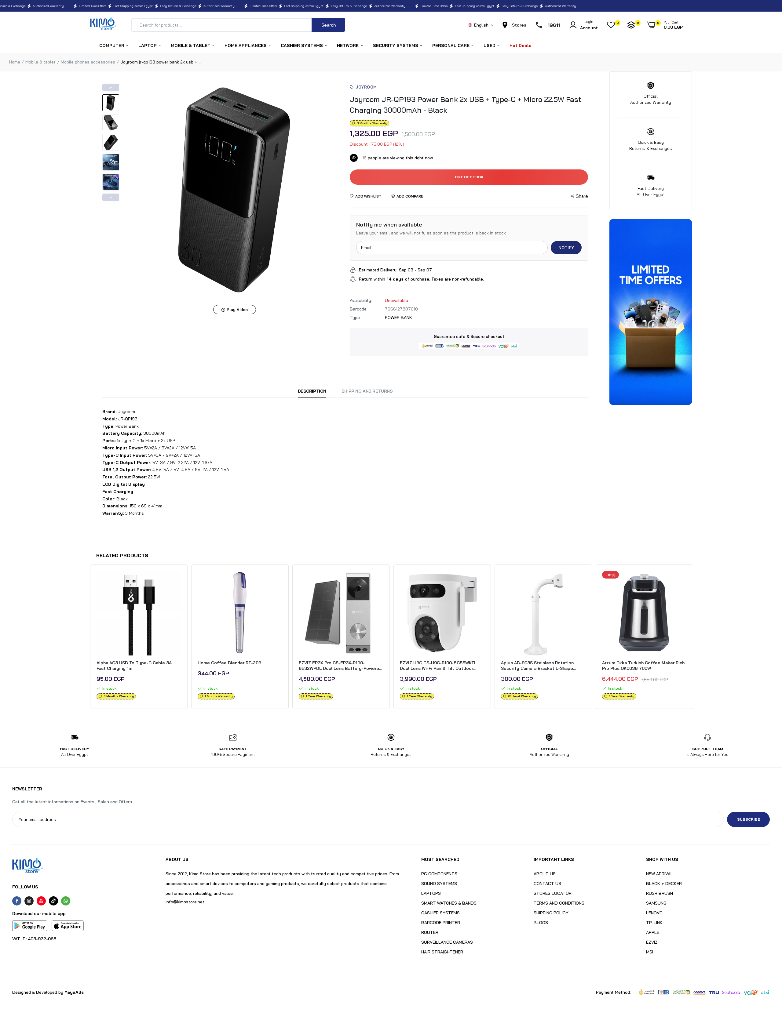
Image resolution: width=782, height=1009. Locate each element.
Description (312, 391)
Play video (237, 309)
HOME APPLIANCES (246, 45)
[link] (175, 580)
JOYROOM (366, 87)
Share (582, 196)
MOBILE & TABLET (191, 45)
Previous (110, 87)
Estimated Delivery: (378, 270)
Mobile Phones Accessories (88, 62)
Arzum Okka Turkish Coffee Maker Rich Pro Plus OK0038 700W (643, 665)
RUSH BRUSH (659, 893)
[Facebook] (16, 901)
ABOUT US (545, 874)
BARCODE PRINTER (440, 922)
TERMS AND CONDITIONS (559, 903)
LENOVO (654, 913)
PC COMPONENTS (439, 874)
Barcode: (358, 309)
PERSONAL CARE (451, 45)
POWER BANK (398, 317)
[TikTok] (53, 901)
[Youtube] (41, 901)
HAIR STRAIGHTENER (442, 952)
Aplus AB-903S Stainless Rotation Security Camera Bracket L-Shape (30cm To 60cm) (537, 665)
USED (490, 45)
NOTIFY (566, 247)
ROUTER (429, 932)
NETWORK (348, 45)
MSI (649, 952)
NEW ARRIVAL (659, 874)
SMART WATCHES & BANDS (449, 903)
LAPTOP (148, 45)
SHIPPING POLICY (551, 913)
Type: (355, 317)
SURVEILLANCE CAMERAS (447, 942)
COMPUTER (112, 45)
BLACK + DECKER (664, 883)
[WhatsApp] (65, 901)
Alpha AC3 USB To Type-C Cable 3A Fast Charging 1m (134, 665)
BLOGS (541, 922)
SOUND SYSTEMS (439, 883)
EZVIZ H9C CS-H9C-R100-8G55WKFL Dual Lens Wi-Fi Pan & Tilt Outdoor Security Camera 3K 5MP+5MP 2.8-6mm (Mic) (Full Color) (442, 665)
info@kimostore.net (185, 902)
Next (110, 197)
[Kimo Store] (103, 25)
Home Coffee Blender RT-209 (229, 663)
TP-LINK (654, 922)
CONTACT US (547, 883)
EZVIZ (652, 942)
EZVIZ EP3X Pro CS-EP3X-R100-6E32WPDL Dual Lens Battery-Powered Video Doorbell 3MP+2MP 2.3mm (340, 665)
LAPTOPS (431, 893)
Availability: (361, 300)
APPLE (652, 932)
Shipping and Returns (367, 391)
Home (14, 62)
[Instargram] (29, 901)
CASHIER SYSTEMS (302, 45)
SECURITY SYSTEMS (396, 45)
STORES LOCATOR (553, 893)
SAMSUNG (656, 903)
